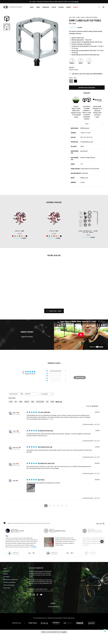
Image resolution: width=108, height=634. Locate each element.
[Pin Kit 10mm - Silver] (24, 236)
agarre (32, 401)
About (4, 568)
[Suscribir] (52, 589)
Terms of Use (33, 583)
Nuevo (32, 7)
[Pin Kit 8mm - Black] (61, 236)
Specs (87, 124)
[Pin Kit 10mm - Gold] (17, 236)
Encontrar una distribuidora (87, 87)
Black (75, 81)
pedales (52, 401)
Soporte (68, 7)
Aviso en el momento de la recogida (54, 632)
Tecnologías (45, 7)
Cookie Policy (6, 588)
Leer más (51, 419)
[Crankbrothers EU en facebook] (30, 595)
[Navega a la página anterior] (41, 505)
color (72, 77)
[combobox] (31, 393)
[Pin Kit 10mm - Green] (19, 236)
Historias (61, 7)
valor (47, 401)
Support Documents (27, 337)
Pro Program (6, 576)
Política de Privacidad (8, 585)
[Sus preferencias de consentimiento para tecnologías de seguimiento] (105, 631)
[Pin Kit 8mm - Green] (54, 236)
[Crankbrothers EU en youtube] (41, 595)
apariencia (27, 401)
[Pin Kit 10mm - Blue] (15, 236)
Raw (71, 81)
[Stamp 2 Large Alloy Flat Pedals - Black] (16, 292)
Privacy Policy (48, 581)
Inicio (70, 17)
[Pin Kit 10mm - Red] (13, 236)
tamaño (10, 401)
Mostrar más (59, 401)
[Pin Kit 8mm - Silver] (58, 236)
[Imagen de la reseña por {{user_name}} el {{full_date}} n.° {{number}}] (31, 488)
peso (16, 401)
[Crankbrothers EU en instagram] (34, 595)
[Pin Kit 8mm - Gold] (51, 236)
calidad (20, 401)
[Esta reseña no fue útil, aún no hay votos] (97, 424)
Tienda (38, 7)
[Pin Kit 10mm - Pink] (22, 236)
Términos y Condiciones (9, 582)
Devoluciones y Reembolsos (10, 579)
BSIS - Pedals (76, 17)
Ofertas (75, 7)
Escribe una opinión (80, 377)
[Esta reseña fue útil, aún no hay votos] (95, 424)
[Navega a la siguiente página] (66, 505)
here (98, 55)
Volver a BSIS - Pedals (55, 311)
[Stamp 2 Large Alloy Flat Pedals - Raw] (14, 292)
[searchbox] (14, 394)
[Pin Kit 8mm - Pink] (56, 236)
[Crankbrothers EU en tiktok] (37, 595)
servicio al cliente (40, 401)
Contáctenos (6, 571)
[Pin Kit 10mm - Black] (26, 236)
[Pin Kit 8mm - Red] (47, 236)
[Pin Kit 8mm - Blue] (49, 236)
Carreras (5, 574)
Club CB (76, 1)
